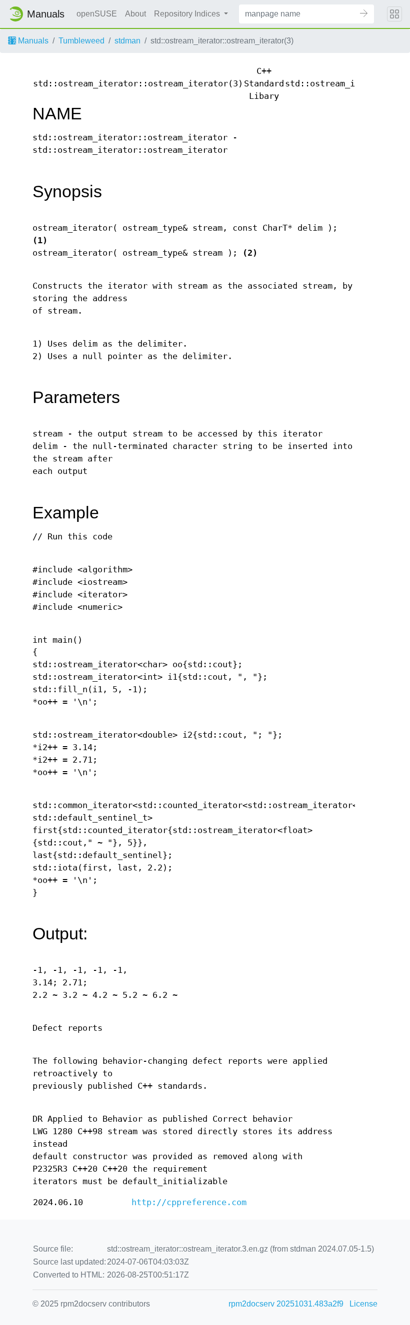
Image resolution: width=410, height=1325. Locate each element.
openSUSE (96, 13)
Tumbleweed (81, 40)
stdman (127, 40)
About (135, 13)
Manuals (32, 40)
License (364, 1304)
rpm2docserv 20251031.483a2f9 (286, 1304)
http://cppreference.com (189, 1202)
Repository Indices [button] (188, 13)
